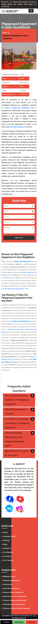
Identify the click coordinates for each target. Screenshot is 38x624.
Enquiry (32, 622)
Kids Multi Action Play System (14, 604)
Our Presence (8, 560)
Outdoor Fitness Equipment (13, 592)
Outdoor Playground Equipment (16, 108)
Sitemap (6, 540)
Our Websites (8, 552)
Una (9, 359)
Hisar (26, 289)
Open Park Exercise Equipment (14, 596)
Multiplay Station (9, 576)
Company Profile (9, 536)
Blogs (5, 544)
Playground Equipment (22, 261)
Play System (7, 584)
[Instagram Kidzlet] (19, 508)
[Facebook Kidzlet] (9, 499)
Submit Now (19, 238)
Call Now (7, 622)
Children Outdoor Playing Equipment (16, 608)
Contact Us (7, 548)
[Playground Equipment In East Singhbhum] (19, 56)
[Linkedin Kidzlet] (9, 508)
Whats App (19, 622)
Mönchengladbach (18, 289)
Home (4, 33)
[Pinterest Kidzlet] (19, 499)
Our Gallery (7, 556)
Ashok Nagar (7, 289)
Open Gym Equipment (11, 588)
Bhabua (31, 357)
